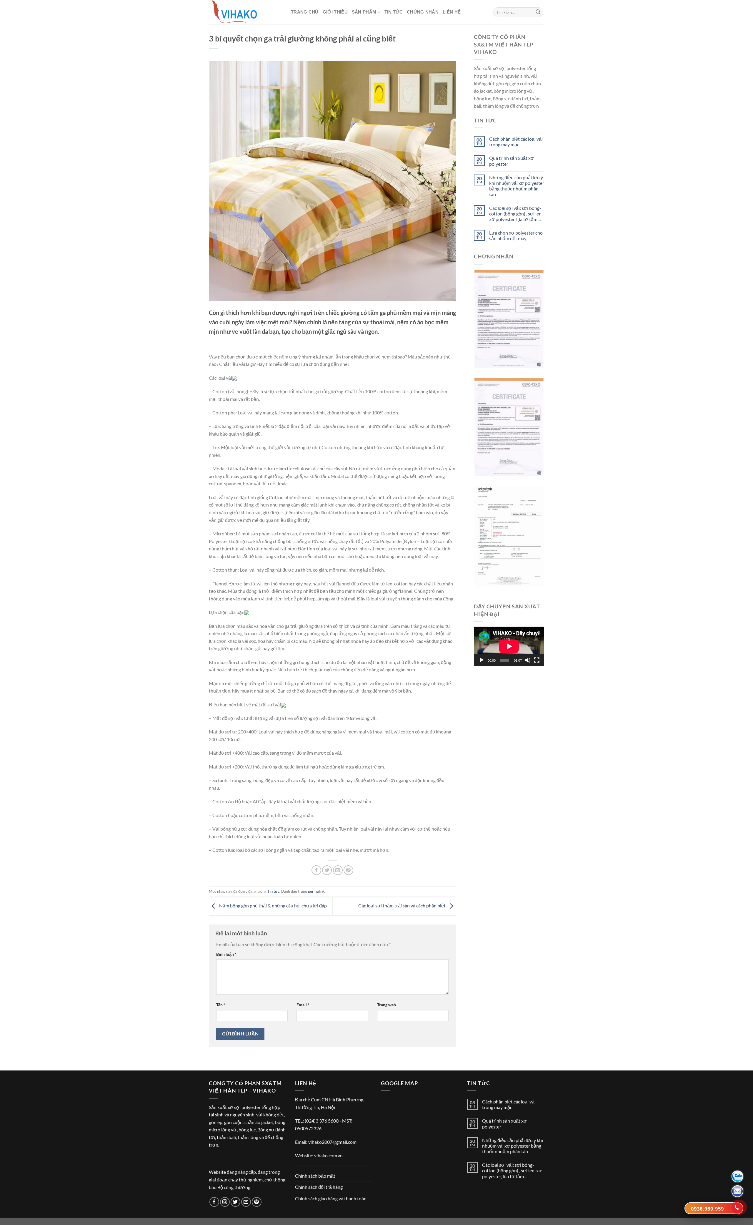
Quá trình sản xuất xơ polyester (511, 160)
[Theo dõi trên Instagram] (225, 1202)
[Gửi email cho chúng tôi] (246, 1202)
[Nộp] (538, 12)
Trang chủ (305, 11)
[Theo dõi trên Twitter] (235, 1202)
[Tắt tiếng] (528, 660)
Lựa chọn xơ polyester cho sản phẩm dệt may (516, 235)
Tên (220, 1004)
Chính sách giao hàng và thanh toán (330, 1198)
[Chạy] (481, 660)
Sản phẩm (364, 11)
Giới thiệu (335, 11)
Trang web (386, 1004)
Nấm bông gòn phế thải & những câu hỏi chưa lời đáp (272, 906)
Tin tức (393, 11)
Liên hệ (452, 11)
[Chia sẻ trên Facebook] (316, 870)
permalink (316, 891)
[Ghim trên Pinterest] (348, 870)
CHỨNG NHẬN (423, 11)
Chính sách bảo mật (315, 1175)
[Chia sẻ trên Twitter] (327, 870)
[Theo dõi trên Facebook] (214, 1202)
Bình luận (226, 954)
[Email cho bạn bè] (338, 870)
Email (302, 1004)
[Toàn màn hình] (537, 660)
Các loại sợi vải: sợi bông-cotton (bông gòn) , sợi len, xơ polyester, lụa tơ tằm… (515, 213)
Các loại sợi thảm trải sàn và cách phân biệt (402, 906)
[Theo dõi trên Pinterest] (256, 1202)
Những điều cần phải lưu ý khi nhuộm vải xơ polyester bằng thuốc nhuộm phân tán (516, 186)
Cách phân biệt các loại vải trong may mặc (516, 141)
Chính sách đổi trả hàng (319, 1187)
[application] (509, 646)
